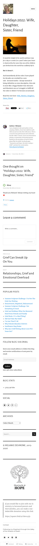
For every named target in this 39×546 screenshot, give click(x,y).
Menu (33, 9)
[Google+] (16, 405)
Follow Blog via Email (15, 342)
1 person (12, 200)
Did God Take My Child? (13, 319)
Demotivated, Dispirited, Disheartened (19, 304)
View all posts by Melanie (16, 147)
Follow (7, 366)
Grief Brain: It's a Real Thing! (15, 316)
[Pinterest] (12, 405)
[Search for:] (17, 434)
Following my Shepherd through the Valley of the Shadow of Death (18, 530)
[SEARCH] (34, 434)
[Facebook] (4, 405)
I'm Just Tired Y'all (11, 321)
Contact (6, 525)
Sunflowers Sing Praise (13, 326)
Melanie (8, 154)
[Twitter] (8, 405)
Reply (5, 204)
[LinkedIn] (16, 537)
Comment (30, 241)
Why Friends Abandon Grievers (16, 324)
